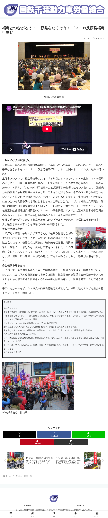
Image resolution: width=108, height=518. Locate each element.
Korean (80, 505)
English (27, 505)
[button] (71, 442)
